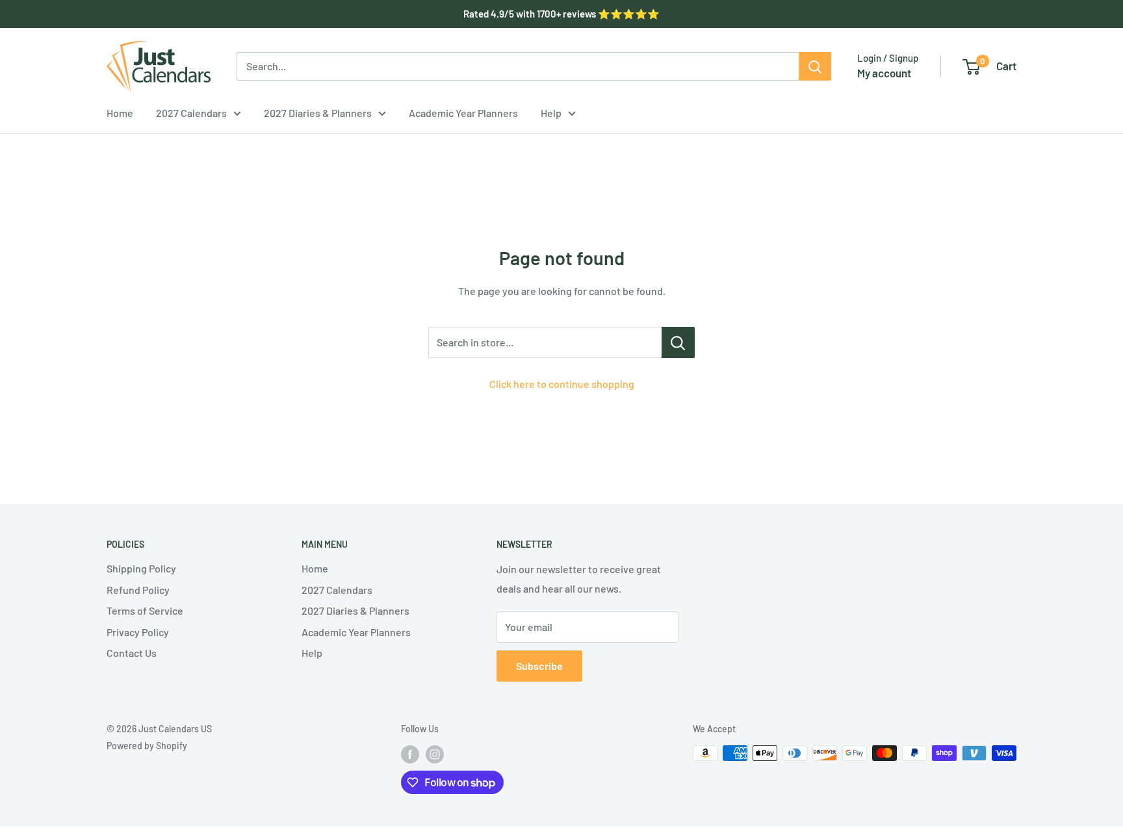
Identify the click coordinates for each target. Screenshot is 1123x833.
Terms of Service (145, 610)
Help (551, 113)
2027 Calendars (191, 113)
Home (120, 113)
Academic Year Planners (463, 113)
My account (884, 72)
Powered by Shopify (147, 745)
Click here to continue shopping (561, 384)
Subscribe (539, 666)
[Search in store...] (678, 342)
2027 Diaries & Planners (318, 113)
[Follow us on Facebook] (410, 754)
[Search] (815, 66)
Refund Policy (138, 589)
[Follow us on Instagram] (435, 754)
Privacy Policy (138, 632)
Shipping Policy (141, 568)
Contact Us (132, 653)
